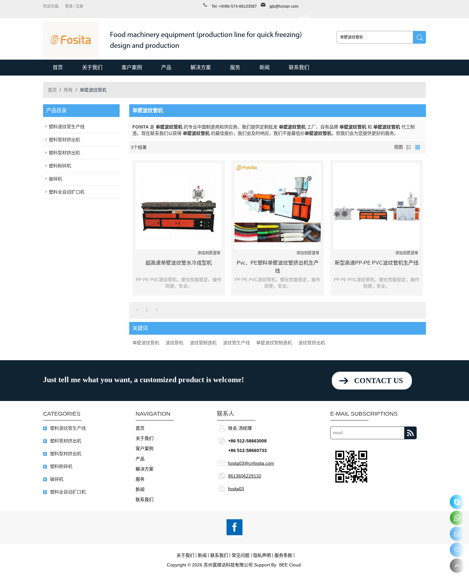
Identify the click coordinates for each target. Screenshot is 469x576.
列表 (409, 147)
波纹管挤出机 (311, 342)
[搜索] (419, 37)
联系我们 (299, 67)
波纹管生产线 (236, 342)
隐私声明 (262, 555)
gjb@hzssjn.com (284, 6)
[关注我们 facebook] (234, 527)
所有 (68, 89)
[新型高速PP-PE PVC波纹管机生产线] (376, 206)
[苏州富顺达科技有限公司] (71, 39)
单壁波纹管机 (145, 342)
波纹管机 (174, 342)
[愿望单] (457, 550)
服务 (235, 67)
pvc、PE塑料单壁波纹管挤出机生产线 (278, 266)
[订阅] (410, 433)
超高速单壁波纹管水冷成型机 (178, 263)
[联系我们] (457, 534)
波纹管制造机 (203, 342)
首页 (58, 67)
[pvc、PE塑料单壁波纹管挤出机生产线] (277, 206)
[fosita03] (457, 502)
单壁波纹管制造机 (274, 342)
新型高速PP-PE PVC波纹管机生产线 (377, 263)
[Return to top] (457, 565)
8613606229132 (244, 475)
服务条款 (283, 555)
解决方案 (200, 67)
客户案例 (132, 67)
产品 (166, 67)
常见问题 (240, 555)
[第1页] (137, 310)
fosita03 (236, 488)
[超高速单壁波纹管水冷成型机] (179, 206)
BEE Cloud (290, 565)
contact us (378, 380)
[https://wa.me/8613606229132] (457, 518)
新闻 (264, 67)
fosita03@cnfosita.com (251, 463)
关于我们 (92, 67)
